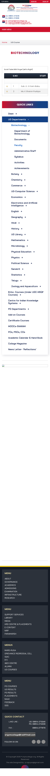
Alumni (8, 666)
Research (10, 598)
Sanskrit (15, 269)
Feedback (10, 702)
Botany (15, 174)
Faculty (18, 145)
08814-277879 (38, 728)
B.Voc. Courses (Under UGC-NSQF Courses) (26, 293)
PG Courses (11, 686)
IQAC (7, 656)
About (8, 578)
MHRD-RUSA (10, 650)
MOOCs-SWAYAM (17, 326)
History (15, 228)
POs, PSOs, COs (16, 332)
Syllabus (18, 156)
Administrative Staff (25, 151)
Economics (17, 197)
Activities (19, 162)
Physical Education (21, 251)
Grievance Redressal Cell (18, 653)
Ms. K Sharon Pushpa (30, 91)
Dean (11, 113)
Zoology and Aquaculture (24, 286)
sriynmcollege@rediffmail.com (20, 735)
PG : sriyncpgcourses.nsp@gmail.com (18, 23)
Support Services (14, 614)
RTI (6, 660)
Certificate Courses (18, 320)
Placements (11, 695)
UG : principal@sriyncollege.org (16, 21)
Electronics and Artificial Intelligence (24, 204)
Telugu (14, 280)
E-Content (10, 627)
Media (7, 621)
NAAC (7, 699)
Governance (11, 582)
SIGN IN (33, 2)
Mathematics (18, 240)
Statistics (16, 274)
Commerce (16, 185)
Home (4, 42)
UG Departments (17, 119)
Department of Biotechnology (22, 132)
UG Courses (11, 669)
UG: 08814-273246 (12, 16)
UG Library (16, 234)
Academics (10, 585)
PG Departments (17, 309)
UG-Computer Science (23, 191)
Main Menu (7, 29)
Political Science (20, 263)
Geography (17, 217)
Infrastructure (13, 594)
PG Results (10, 692)
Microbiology (18, 246)
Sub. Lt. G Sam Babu (30, 86)
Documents (20, 139)
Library (9, 617)
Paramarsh (10, 633)
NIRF (7, 630)
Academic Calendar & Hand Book (25, 337)
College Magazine (17, 343)
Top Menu (5, 2)
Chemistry (16, 179)
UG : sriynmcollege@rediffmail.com (17, 22)
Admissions (10, 588)
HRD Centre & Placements (18, 624)
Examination (11, 591)
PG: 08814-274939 (12, 18)
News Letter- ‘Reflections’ (22, 349)
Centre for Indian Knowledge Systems (23, 302)
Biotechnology (19, 125)
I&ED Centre (11, 663)
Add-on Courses (16, 314)
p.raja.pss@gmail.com (34, 762)
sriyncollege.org (29, 756)
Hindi (13, 222)
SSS (6, 705)
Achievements (21, 168)
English (15, 211)
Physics (15, 257)
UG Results (10, 689)
